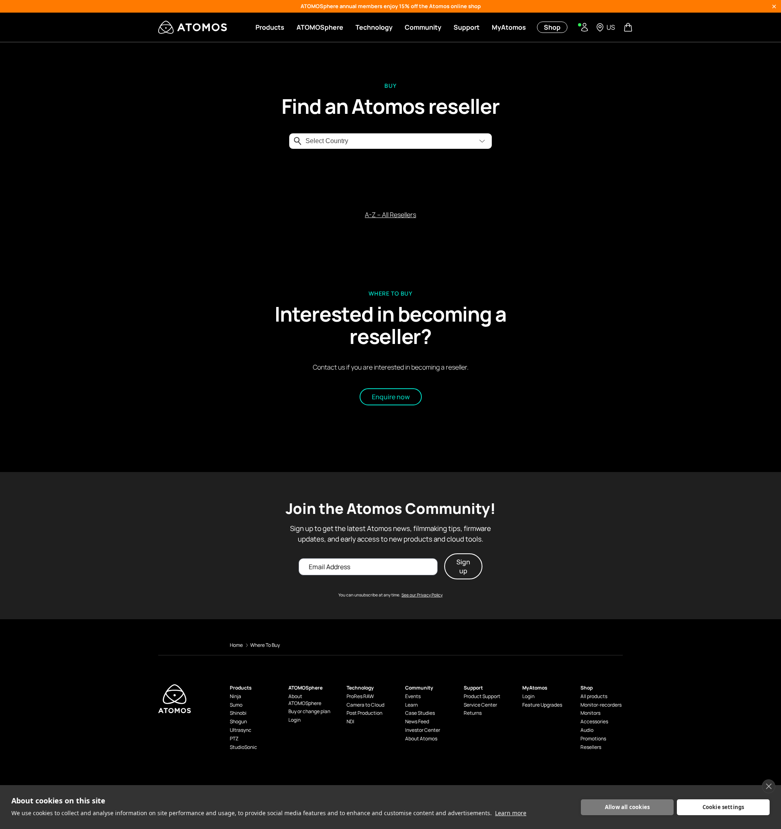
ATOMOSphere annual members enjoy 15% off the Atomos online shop (391, 6)
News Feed (417, 721)
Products (269, 27)
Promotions (593, 738)
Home (236, 645)
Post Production (364, 713)
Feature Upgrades (542, 705)
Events (413, 696)
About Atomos (421, 738)
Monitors (590, 713)
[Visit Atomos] (192, 27)
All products (593, 696)
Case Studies (420, 713)
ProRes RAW (360, 696)
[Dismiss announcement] (774, 6)
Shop (552, 27)
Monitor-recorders (601, 705)
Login (294, 720)
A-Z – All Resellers (390, 214)
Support (467, 27)
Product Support (482, 696)
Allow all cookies (627, 807)
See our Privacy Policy (422, 595)
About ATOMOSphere (304, 700)
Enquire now (391, 396)
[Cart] (629, 27)
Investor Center (422, 730)
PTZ (234, 738)
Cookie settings (723, 807)
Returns (473, 713)
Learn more (510, 813)
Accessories (594, 721)
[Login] (584, 27)
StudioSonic (243, 747)
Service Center (480, 705)
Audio (586, 730)
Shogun (238, 721)
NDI (350, 721)
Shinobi (238, 713)
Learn (411, 705)
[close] (768, 786)
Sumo (236, 705)
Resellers (590, 747)
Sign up (463, 566)
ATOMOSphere (320, 27)
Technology (374, 27)
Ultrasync (240, 730)
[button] (482, 141)
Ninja (235, 696)
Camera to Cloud (365, 705)
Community (423, 27)
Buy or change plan (309, 711)
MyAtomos (509, 27)
